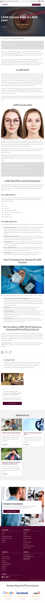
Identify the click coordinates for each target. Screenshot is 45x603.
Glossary (3, 560)
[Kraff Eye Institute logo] (5, 4)
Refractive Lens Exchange (7, 538)
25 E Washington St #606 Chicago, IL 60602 (28, 557)
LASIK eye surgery (18, 55)
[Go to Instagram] (5, 577)
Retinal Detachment (27, 547)
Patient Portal (34, 1)
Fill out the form (12, 403)
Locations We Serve (5, 556)
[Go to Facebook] (2, 577)
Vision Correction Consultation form (22, 507)
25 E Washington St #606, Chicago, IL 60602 (10, 1)
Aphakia (24, 534)
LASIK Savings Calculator (6, 564)
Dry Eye (24, 540)
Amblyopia (25, 532)
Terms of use (32, 580)
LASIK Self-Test (5, 562)
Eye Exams (4, 540)
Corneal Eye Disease (27, 536)
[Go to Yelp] (9, 577)
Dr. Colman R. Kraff (9, 360)
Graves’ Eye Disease (27, 542)
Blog (10, 38)
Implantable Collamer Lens (7, 536)
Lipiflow (3, 542)
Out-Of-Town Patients (6, 558)
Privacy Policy (38, 580)
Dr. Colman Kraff (23, 24)
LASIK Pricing (4, 566)
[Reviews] (8, 595)
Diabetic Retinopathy (27, 538)
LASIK (3, 532)
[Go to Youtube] (7, 577)
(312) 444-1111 (15, 394)
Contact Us (6, 172)
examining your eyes (20, 90)
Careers (42, 580)
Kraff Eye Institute (5, 38)
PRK (2, 534)
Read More (5, 444)
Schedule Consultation (36, 4)
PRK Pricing (4, 568)
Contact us (3, 344)
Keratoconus (25, 544)
